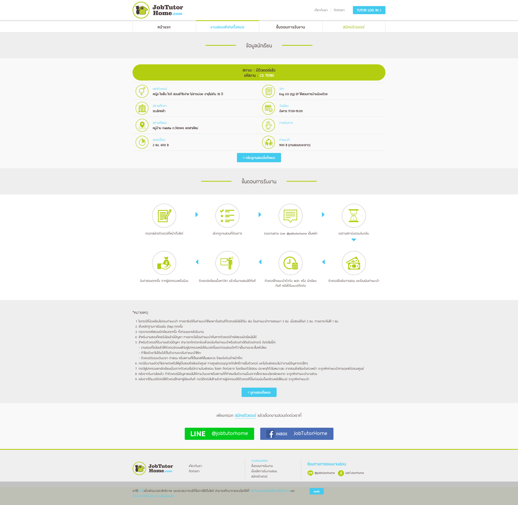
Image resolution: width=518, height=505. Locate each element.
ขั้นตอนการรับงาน (262, 465)
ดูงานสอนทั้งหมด (260, 392)
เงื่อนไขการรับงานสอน (264, 471)
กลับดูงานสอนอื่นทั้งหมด (259, 157)
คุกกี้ (141, 490)
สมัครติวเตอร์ (259, 476)
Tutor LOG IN (368, 10)
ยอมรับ (317, 491)
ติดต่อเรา (194, 471)
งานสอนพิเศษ (259, 460)
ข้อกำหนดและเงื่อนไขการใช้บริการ (270, 490)
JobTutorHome (310, 433)
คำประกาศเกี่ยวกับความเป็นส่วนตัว (153, 495)
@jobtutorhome (297, 233)
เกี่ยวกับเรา (195, 465)
